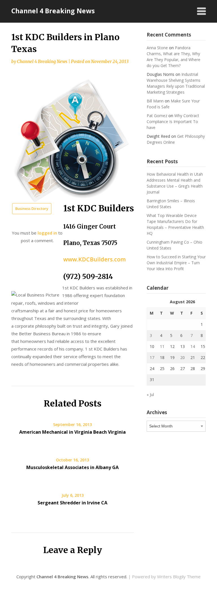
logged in (47, 233)
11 (162, 346)
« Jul (150, 394)
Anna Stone (157, 47)
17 (152, 357)
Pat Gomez (157, 115)
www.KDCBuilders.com (94, 259)
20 (182, 357)
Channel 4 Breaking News (53, 10)
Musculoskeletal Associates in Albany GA (72, 467)
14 (192, 346)
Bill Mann (155, 101)
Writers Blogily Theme (179, 576)
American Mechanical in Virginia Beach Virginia (72, 432)
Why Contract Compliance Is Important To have (173, 121)
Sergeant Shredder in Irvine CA (72, 503)
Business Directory (31, 208)
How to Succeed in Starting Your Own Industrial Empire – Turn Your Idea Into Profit (176, 262)
